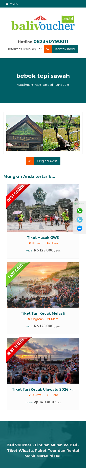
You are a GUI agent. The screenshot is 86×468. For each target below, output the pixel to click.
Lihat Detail (47, 208)
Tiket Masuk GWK (43, 238)
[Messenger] (79, 228)
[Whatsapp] (79, 210)
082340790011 (51, 41)
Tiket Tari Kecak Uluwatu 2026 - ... (43, 389)
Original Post (47, 161)
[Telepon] (79, 219)
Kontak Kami (65, 49)
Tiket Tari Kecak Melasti (43, 313)
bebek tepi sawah (43, 75)
